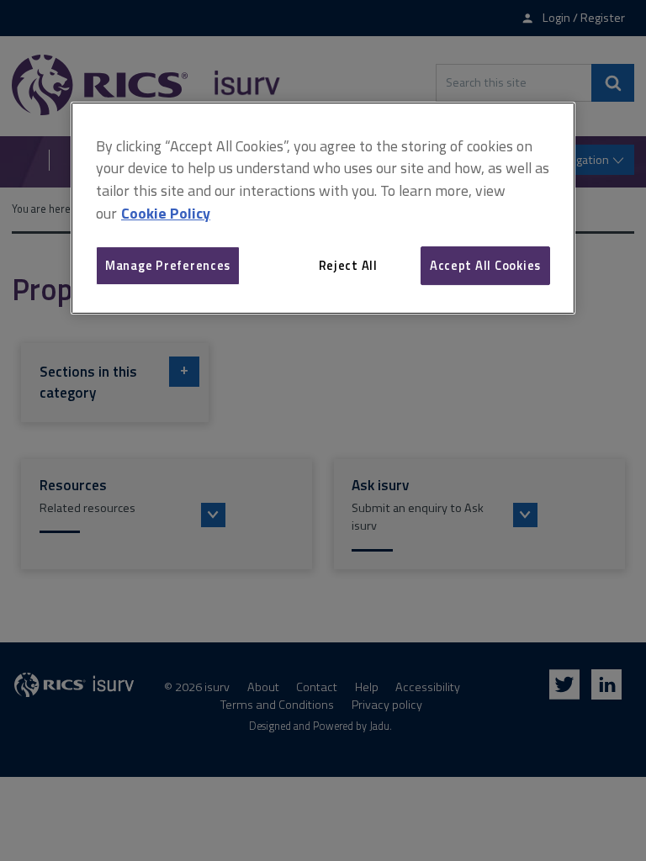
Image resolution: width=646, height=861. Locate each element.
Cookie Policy (165, 213)
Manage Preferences (167, 265)
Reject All (348, 265)
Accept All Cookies (485, 265)
